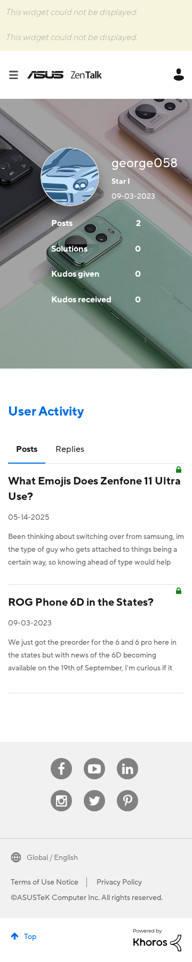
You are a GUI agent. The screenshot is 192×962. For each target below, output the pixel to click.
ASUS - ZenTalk (64, 75)
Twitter (94, 790)
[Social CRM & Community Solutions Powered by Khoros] (157, 939)
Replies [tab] (69, 449)
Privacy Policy (119, 882)
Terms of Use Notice (44, 882)
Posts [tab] (26, 449)
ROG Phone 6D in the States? (81, 602)
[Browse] (17, 74)
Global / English (52, 858)
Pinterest (127, 790)
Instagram (61, 790)
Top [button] (30, 937)
